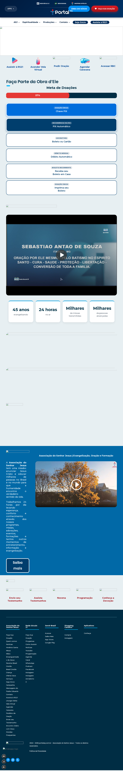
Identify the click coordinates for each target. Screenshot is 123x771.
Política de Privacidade (38, 751)
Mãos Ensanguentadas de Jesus (12, 657)
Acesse (48, 633)
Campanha (10, 685)
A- (4, 767)
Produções (48, 22)
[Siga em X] (18, 760)
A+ (4, 756)
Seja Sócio (10, 682)
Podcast (29, 666)
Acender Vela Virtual (38, 68)
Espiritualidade (30, 22)
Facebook (30, 669)
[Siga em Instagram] (13, 760)
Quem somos (11, 641)
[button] (61, 41)
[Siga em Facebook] (8, 760)
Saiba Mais (49, 636)
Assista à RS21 (12, 698)
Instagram (30, 672)
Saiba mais (18, 565)
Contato (63, 22)
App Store (49, 639)
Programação (31, 654)
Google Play (50, 643)
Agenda (29, 657)
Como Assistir (31, 644)
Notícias (9, 644)
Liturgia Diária (11, 701)
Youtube (29, 651)
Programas (30, 641)
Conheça (87, 633)
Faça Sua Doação (106, 8)
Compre (68, 635)
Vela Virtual (10, 704)
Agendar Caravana (85, 68)
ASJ (16, 22)
